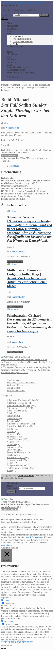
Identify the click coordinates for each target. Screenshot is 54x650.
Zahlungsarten (13, 388)
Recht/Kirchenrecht (16, 457)
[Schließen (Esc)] (11, 645)
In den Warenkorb (9, 155)
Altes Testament (14, 410)
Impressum (18, 36)
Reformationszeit (14, 460)
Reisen (10, 462)
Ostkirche (11, 444)
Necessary (9, 603)
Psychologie (12, 455)
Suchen (44, 15)
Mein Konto (12, 26)
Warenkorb (12, 28)
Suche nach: (6, 15)
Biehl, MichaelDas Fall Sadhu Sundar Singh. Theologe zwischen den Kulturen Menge (26, 151)
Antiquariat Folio (9, 5)
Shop (9, 23)
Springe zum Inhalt (32, 2)
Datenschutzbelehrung (23, 41)
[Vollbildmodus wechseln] (5, 645)
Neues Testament (14, 439)
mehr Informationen (34, 537)
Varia (9, 470)
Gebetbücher (13, 418)
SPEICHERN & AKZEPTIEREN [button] (17, 642)
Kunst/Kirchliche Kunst (18, 426)
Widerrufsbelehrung (22, 39)
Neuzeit (10, 442)
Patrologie (11, 447)
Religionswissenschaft (17, 465)
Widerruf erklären (15, 46)
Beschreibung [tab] (13, 166)
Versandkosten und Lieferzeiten (21, 72)
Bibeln (10, 413)
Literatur (11, 431)
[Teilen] (8, 645)
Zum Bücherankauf (16, 390)
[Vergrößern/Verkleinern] (2, 645)
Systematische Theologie (18, 468)
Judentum (11, 421)
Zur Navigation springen (12, 2)
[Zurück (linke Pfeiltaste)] (2, 648)
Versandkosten (12, 128)
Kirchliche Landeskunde (18, 423)
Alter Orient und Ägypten (18, 405)
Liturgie (10, 434)
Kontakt (10, 33)
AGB (15, 44)
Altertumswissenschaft (17, 408)
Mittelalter (11, 436)
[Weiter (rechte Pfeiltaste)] (5, 648)
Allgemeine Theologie (21, 85)
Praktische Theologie (16, 452)
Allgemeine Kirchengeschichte (21, 400)
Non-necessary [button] (8, 621)
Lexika (10, 429)
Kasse (9, 31)
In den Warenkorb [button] (15, 261)
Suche (10, 485)
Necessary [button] (6, 600)
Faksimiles (12, 416)
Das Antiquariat (14, 380)
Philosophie (12, 449)
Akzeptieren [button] (6, 545)
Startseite (5, 85)
